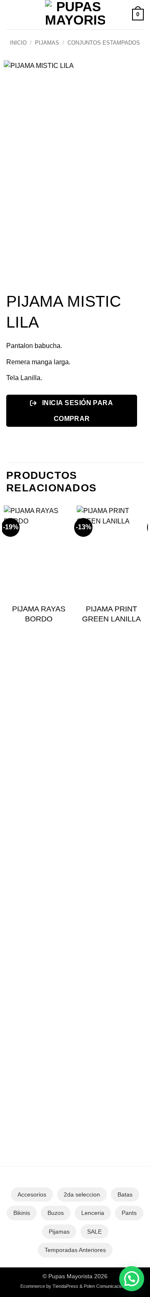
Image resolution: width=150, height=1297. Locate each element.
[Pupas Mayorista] (75, 14)
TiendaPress (65, 1286)
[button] (11, 14)
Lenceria (92, 1212)
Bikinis (21, 1212)
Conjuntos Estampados (104, 43)
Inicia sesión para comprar (76, 410)
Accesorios (32, 1194)
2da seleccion (82, 1194)
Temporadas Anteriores (75, 1250)
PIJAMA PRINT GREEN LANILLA (111, 614)
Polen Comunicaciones (107, 1286)
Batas (125, 1194)
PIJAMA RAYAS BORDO (38, 614)
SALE (94, 1231)
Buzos (56, 1212)
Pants (129, 1212)
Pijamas (47, 43)
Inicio (18, 43)
